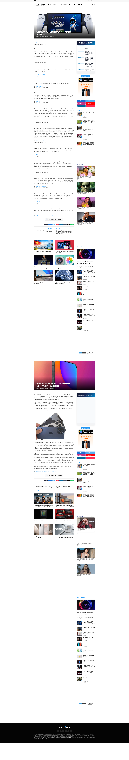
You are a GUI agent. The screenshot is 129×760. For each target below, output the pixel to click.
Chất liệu (38, 201)
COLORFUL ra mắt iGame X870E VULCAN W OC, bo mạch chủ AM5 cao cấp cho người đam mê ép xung (64, 536)
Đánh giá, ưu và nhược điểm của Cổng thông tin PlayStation (63, 487)
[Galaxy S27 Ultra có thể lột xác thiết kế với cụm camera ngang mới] (43, 529)
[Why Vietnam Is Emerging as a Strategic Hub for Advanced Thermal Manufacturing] (43, 245)
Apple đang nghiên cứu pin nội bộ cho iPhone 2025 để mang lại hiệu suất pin (44, 231)
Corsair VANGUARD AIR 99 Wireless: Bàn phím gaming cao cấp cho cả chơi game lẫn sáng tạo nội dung (88, 128)
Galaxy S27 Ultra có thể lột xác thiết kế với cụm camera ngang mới (43, 536)
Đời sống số (64, 5)
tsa (36, 42)
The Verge (38, 101)
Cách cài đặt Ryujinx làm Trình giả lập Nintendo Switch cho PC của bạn (88, 293)
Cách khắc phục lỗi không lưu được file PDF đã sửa (88, 282)
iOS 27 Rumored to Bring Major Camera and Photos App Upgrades (63, 267)
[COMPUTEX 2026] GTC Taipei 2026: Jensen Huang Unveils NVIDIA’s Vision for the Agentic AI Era (43, 267)
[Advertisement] (86, 157)
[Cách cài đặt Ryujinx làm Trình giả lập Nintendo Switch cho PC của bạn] (79, 293)
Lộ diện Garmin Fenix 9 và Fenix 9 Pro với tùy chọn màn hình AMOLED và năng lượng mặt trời (43, 506)
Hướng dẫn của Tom (40, 140)
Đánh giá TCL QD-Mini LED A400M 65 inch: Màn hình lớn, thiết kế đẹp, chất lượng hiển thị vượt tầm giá (89, 121)
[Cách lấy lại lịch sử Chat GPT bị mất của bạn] (79, 278)
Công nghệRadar (39, 86)
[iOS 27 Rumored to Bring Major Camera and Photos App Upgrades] (64, 260)
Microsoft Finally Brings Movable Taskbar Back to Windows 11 (43, 283)
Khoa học (79, 5)
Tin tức (49, 5)
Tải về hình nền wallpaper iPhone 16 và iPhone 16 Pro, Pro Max (88, 287)
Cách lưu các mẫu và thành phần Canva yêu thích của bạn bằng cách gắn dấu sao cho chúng (89, 315)
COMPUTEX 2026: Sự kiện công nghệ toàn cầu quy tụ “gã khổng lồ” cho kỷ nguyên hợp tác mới (88, 322)
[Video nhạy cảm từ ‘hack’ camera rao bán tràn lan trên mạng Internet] (86, 254)
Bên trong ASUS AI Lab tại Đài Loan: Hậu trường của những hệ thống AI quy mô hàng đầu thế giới (89, 271)
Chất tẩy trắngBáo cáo (41, 186)
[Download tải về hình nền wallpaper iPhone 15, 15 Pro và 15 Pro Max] (79, 299)
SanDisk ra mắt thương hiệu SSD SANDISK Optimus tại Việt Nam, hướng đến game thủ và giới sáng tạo (64, 521)
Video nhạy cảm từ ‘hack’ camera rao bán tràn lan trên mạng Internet (85, 262)
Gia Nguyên (82, 264)
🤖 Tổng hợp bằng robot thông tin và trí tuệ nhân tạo (45, 215)
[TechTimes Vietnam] (40, 5)
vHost (46, 738)
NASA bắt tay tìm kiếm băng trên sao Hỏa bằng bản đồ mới (44, 487)
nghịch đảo (38, 171)
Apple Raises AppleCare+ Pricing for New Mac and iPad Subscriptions (64, 252)
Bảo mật (78, 260)
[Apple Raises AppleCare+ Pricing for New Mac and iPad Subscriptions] (64, 245)
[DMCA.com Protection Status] (82, 353)
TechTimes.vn (38, 737)
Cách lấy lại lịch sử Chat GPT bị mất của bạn (89, 277)
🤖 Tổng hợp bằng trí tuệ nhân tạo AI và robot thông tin (46, 471)
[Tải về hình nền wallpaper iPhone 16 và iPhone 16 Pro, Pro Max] (79, 288)
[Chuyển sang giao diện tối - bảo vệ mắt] (92, 4)
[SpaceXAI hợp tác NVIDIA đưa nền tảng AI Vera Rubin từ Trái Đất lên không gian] (43, 514)
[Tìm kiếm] (94, 5)
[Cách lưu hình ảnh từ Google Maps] (79, 305)
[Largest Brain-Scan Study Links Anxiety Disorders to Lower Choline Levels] (64, 275)
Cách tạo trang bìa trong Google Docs (88, 310)
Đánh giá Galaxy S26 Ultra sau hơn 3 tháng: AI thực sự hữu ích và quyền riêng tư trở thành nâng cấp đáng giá (89, 114)
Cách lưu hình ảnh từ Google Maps (88, 304)
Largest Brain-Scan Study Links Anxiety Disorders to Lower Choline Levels (64, 283)
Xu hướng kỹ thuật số (40, 74)
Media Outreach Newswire (44, 36)
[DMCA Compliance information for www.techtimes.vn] (90, 353)
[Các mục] (35, 1)
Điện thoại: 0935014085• (38, 738)
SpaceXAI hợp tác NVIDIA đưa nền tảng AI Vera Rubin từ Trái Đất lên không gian (42, 521)
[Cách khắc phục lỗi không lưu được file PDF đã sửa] (79, 283)
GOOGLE (79, 66)
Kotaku (37, 154)
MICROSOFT (79, 60)
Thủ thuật (72, 5)
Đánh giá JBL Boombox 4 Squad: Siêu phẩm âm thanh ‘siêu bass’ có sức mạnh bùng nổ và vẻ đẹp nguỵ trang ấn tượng (88, 328)
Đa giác (37, 121)
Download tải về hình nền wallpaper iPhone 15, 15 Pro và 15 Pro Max (88, 299)
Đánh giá (55, 5)
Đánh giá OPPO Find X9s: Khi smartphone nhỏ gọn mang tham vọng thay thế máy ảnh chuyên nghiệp (88, 136)
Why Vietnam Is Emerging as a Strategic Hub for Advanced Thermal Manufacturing (43, 252)
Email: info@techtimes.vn (91, 737)
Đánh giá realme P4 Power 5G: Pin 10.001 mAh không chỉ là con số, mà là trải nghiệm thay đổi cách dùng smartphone (88, 144)
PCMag (37, 60)
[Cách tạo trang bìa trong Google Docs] (79, 311)
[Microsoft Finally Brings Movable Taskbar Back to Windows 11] (43, 275)
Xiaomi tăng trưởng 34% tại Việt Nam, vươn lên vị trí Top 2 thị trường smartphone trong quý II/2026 (64, 506)
